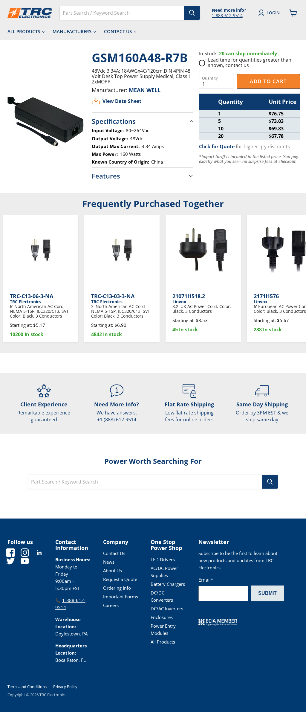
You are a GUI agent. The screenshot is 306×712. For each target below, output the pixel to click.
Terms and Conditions (27, 686)
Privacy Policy (65, 686)
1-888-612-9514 (227, 15)
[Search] (192, 13)
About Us (112, 571)
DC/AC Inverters (167, 609)
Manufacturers (73, 31)
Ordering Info (117, 588)
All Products (24, 31)
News (108, 562)
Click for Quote (217, 146)
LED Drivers (163, 559)
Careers (111, 605)
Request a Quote (120, 579)
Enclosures (162, 617)
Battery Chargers (168, 584)
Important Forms (120, 597)
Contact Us (118, 31)
